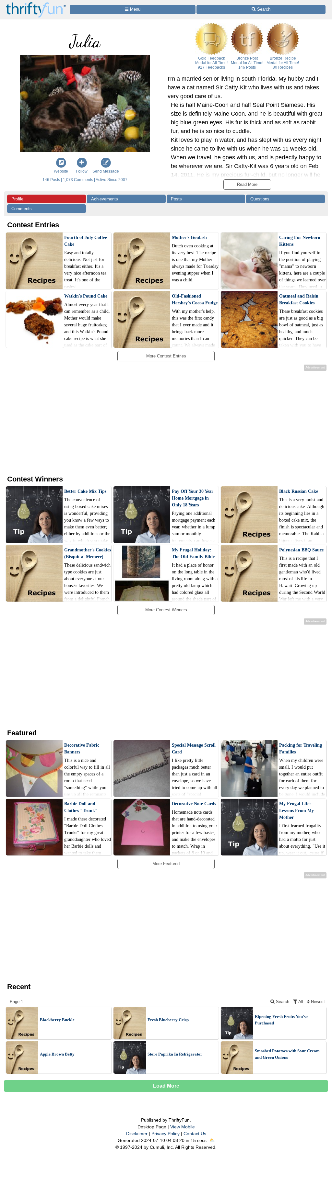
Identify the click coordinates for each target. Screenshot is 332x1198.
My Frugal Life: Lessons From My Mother (296, 810)
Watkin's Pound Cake (85, 296)
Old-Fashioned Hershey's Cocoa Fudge (195, 299)
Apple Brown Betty (57, 1054)
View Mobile (182, 1126)
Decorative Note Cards (194, 803)
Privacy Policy (165, 1133)
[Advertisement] (161, 422)
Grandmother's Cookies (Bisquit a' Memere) (87, 553)
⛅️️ (212, 1140)
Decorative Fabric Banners (81, 748)
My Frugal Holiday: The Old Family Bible (193, 553)
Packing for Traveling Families (300, 748)
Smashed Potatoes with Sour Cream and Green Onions (287, 1054)
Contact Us (195, 1133)
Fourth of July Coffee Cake (85, 241)
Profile (17, 199)
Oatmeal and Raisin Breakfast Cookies (298, 299)
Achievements (104, 199)
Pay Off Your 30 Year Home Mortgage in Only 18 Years (192, 498)
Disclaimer (137, 1133)
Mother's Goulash (189, 237)
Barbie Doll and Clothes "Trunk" (81, 807)
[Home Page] (36, 3)
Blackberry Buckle (57, 1019)
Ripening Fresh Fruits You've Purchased (281, 1019)
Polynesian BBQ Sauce (301, 550)
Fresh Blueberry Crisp (168, 1019)
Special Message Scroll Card (194, 748)
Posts (176, 199)
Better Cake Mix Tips (85, 491)
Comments (21, 208)
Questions (259, 199)
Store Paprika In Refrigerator (175, 1054)
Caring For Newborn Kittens (299, 241)
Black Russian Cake (298, 491)
